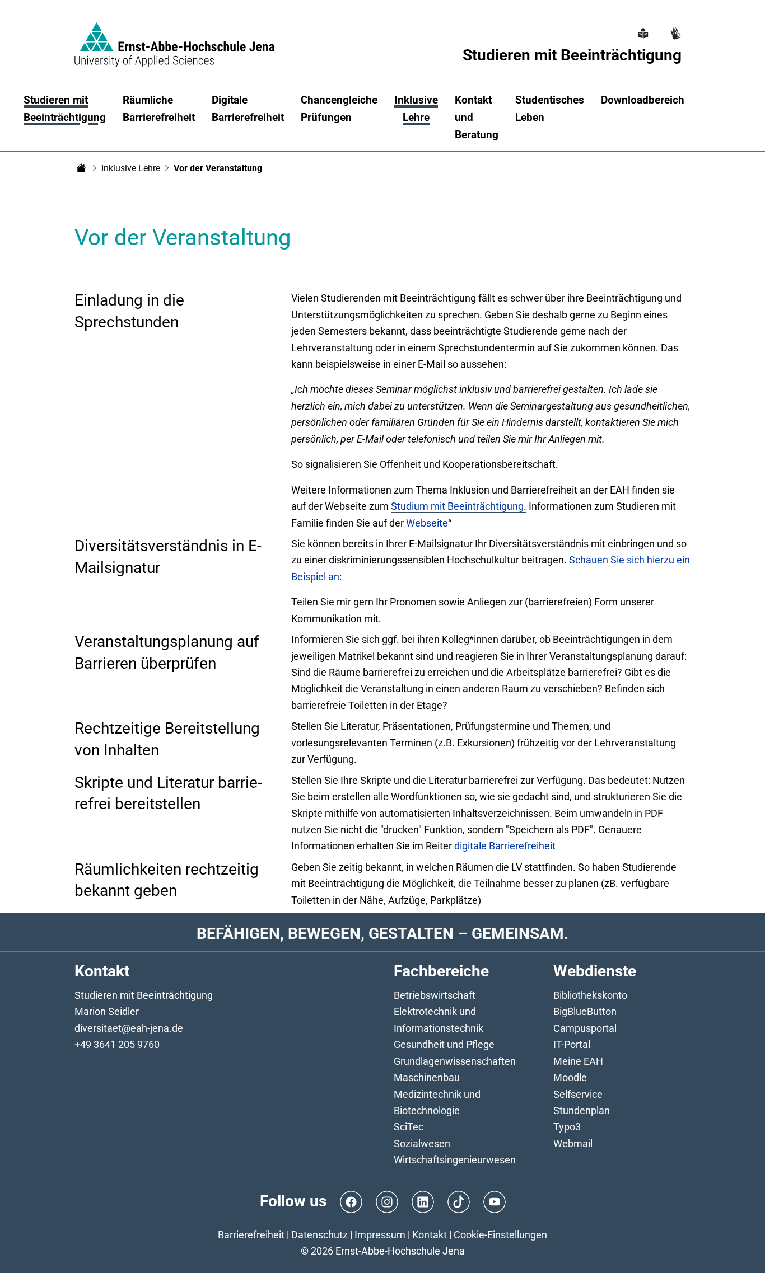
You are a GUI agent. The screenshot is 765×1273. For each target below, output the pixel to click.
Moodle (570, 1077)
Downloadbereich (642, 99)
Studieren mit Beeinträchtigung (65, 108)
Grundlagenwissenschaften (455, 1061)
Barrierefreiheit (251, 1235)
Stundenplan (581, 1110)
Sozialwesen (422, 1143)
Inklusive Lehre (130, 168)
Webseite (427, 523)
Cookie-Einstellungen (500, 1235)
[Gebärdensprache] (674, 26)
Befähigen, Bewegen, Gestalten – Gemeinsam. (382, 933)
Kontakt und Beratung (476, 117)
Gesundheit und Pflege (444, 1044)
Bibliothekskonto (590, 995)
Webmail (573, 1143)
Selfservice (578, 1094)
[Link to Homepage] (174, 38)
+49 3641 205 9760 (117, 1044)
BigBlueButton (585, 1011)
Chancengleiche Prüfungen (339, 108)
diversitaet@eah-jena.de (128, 1028)
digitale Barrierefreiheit (505, 846)
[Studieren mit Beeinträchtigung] (81, 168)
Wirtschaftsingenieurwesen (455, 1160)
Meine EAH (578, 1061)
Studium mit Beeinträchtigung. (458, 506)
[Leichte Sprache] (642, 26)
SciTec (408, 1127)
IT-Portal (571, 1044)
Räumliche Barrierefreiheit (159, 108)
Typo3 (567, 1127)
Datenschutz (319, 1235)
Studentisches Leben (549, 108)
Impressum (379, 1235)
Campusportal (585, 1028)
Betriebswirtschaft (434, 995)
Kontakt (429, 1235)
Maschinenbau (427, 1077)
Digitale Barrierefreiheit (248, 108)
